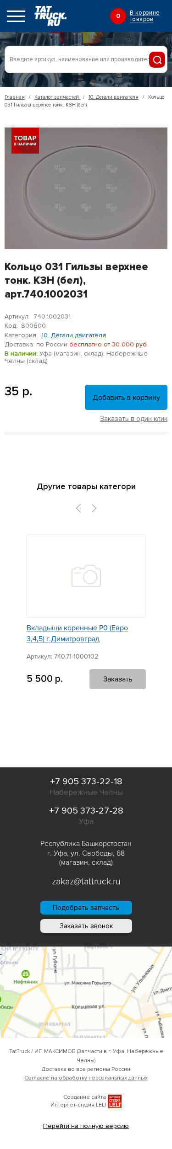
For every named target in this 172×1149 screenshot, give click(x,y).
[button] (78, 508)
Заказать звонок (86, 926)
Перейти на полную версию (86, 1126)
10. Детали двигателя (114, 97)
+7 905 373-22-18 (86, 781)
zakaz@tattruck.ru (86, 881)
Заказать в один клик (133, 419)
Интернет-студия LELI (78, 1104)
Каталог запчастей (57, 97)
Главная (15, 97)
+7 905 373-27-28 (86, 810)
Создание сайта (84, 1097)
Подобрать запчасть (86, 908)
